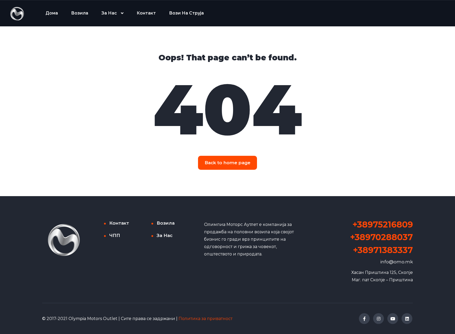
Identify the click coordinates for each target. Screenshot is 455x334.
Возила (79, 13)
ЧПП (114, 235)
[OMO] (17, 13)
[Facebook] (364, 318)
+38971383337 (383, 250)
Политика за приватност (206, 318)
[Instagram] (378, 318)
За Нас (109, 13)
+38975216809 (383, 224)
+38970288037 (381, 237)
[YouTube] (392, 318)
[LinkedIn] (407, 318)
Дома (52, 13)
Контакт (146, 13)
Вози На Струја (186, 13)
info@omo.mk (396, 261)
